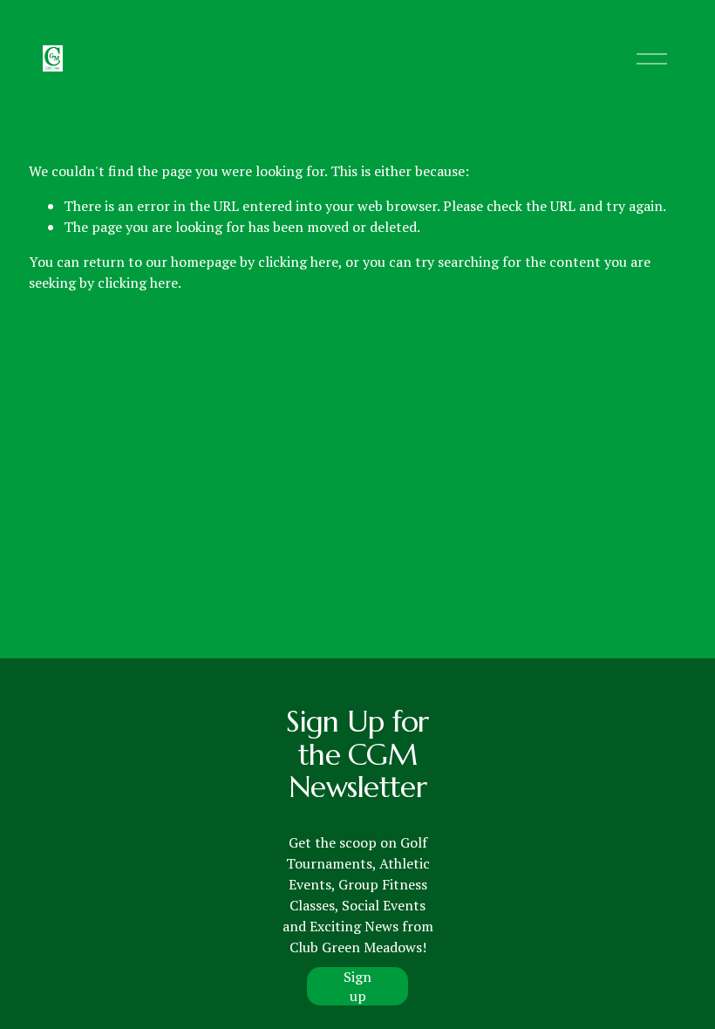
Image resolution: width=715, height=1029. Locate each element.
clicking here (298, 261)
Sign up (357, 986)
